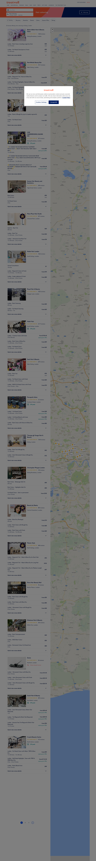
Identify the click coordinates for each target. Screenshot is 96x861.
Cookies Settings (41, 102)
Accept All (53, 102)
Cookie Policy (66, 97)
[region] (48, 96)
